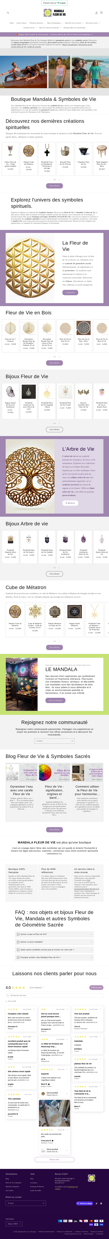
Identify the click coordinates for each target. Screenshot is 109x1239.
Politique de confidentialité (64, 1231)
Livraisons (33, 1183)
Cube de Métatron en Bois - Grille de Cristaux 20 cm (35, 625)
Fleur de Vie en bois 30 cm (65, 340)
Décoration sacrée (85, 45)
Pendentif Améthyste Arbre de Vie (83, 552)
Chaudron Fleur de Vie (84, 163)
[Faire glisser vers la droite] (59, 179)
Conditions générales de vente (72, 1234)
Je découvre (70, 292)
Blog (7, 1179)
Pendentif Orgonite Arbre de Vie (10, 552)
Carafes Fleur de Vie (18, 47)
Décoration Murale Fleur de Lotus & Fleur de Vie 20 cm (47, 342)
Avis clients (9, 1190)
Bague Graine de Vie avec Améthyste (10, 405)
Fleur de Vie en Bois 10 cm (102, 340)
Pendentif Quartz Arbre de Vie (102, 552)
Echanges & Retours (37, 1186)
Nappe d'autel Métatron (74, 624)
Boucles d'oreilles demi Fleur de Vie (83, 405)
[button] (8, 12)
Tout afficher (54, 186)
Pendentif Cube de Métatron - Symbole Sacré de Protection (94, 627)
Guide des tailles (35, 1190)
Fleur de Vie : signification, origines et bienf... (54, 792)
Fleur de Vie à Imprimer (14, 1183)
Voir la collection (55, 700)
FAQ (88, 880)
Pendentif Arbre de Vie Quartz (28, 551)
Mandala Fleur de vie (24, 1231)
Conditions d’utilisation (81, 1231)
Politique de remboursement (46, 1231)
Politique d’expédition (97, 1231)
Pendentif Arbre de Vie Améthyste (65, 552)
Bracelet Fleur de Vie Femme (65, 163)
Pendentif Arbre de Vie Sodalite (47, 551)
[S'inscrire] (72, 741)
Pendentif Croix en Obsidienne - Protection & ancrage (47, 165)
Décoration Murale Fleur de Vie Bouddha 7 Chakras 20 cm (29, 342)
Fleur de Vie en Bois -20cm (83, 340)
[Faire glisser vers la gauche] (49, 179)
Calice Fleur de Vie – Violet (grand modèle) (10, 164)
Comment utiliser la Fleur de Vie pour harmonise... (87, 790)
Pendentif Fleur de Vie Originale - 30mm (47, 405)
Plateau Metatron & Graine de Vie (54, 624)
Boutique (33, 1231)
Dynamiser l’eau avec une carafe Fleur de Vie (21, 790)
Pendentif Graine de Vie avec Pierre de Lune (28, 406)
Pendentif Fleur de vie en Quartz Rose (102, 405)
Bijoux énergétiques (70, 45)
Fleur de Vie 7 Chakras (10, 340)
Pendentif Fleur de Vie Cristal (65, 404)
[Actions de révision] (33, 1009)
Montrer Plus (18, 1022)
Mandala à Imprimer (12, 1186)
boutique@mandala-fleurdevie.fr (86, 889)
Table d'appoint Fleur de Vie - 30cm (102, 164)
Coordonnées (99, 1234)
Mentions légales (89, 1234)
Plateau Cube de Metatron (29, 163)
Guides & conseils (34, 47)
